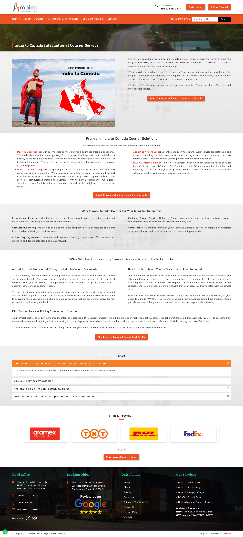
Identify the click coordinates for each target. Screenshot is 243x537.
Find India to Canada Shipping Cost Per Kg (121, 337)
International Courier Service (63, 18)
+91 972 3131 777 (171, 8)
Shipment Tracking (93, 18)
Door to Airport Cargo (30, 169)
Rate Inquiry (196, 7)
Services (39, 18)
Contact (111, 18)
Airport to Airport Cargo (146, 151)
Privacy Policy (131, 511)
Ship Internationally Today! (121, 457)
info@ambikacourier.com (28, 509)
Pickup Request (219, 7)
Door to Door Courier (29, 151)
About (26, 18)
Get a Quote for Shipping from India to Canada (176, 98)
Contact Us (129, 507)
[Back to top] (235, 529)
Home (15, 18)
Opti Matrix (226, 534)
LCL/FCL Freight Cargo (190, 497)
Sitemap (128, 516)
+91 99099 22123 (26, 502)
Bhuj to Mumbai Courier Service (195, 502)
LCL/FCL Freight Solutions (147, 162)
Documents (129, 497)
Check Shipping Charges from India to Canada (121, 195)
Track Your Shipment (179, 18)
